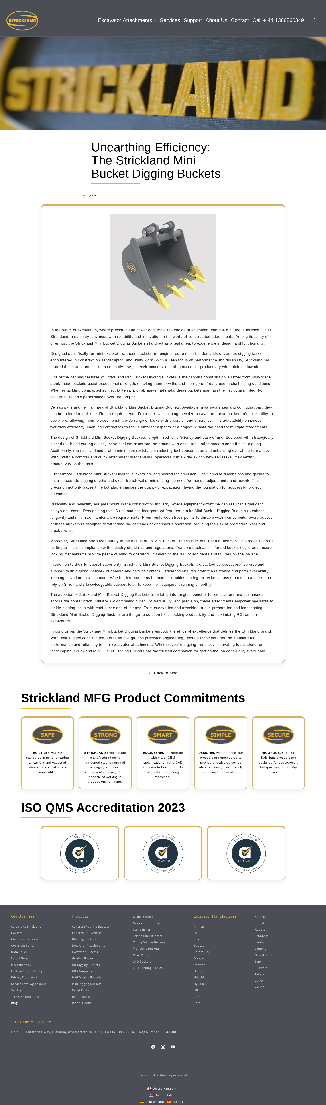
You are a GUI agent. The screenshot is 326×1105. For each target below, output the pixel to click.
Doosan (199, 958)
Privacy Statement (24, 977)
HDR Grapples (82, 971)
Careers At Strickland (26, 926)
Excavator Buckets (85, 952)
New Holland (264, 955)
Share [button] (92, 196)
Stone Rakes (142, 929)
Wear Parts (140, 955)
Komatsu (261, 923)
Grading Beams (83, 958)
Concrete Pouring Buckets (90, 926)
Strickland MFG (156, 1075)
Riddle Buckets (82, 996)
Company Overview (24, 939)
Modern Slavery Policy (27, 971)
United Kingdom (165, 1088)
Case (197, 939)
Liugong (260, 949)
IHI (196, 990)
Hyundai (200, 984)
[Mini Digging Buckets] (163, 320)
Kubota (260, 929)
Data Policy (19, 952)
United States (165, 1095)
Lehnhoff (261, 936)
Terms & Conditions (25, 996)
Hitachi (199, 977)
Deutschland (154, 1101)
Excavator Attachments (88, 945)
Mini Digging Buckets (87, 984)
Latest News (20, 958)
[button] (127, 20)
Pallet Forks (80, 990)
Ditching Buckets (84, 939)
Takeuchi (261, 974)
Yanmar (260, 987)
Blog (14, 1003)
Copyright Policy (23, 945)
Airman (199, 926)
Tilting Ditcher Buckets (149, 942)
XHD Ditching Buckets (148, 968)
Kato (197, 1003)
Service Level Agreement (28, 984)
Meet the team (21, 965)
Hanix (198, 971)
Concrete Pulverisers (87, 933)
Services (17, 990)
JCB (196, 996)
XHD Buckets (142, 961)
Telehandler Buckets (147, 936)
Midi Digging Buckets (87, 977)
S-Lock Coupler (144, 917)
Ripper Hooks (81, 1003)
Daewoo (200, 965)
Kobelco (261, 917)
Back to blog (165, 673)
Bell (196, 933)
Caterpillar (201, 952)
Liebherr (261, 942)
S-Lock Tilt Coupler (146, 923)
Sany (258, 961)
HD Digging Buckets (86, 965)
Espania (178, 1101)
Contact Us (19, 933)
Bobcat (199, 945)
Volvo (259, 980)
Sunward (261, 968)
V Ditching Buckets (146, 949)
